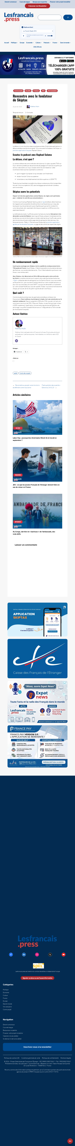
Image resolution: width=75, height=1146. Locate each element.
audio (15, 373)
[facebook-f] (11, 954)
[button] (70, 1141)
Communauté (18, 91)
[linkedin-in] (24, 954)
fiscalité (28, 91)
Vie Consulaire (52, 91)
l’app (43, 202)
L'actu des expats (25, 373)
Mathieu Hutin (34, 106)
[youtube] (63, 954)
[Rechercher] (68, 17)
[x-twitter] (50, 954)
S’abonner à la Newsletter (37, 6)
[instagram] (37, 954)
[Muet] (46, 36)
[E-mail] (16, 340)
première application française (22, 150)
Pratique (36, 91)
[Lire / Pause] (23, 36)
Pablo (15, 280)
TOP (43, 91)
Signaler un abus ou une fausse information (37, 978)
